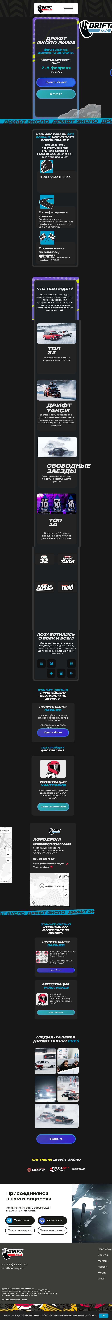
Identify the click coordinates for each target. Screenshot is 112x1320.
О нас (101, 1278)
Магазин (103, 1260)
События (103, 1254)
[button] (41, 663)
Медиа (102, 1272)
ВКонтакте (54, 1220)
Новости (103, 1266)
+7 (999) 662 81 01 (14, 1264)
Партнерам (105, 1249)
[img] (42, 1221)
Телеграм (21, 1220)
